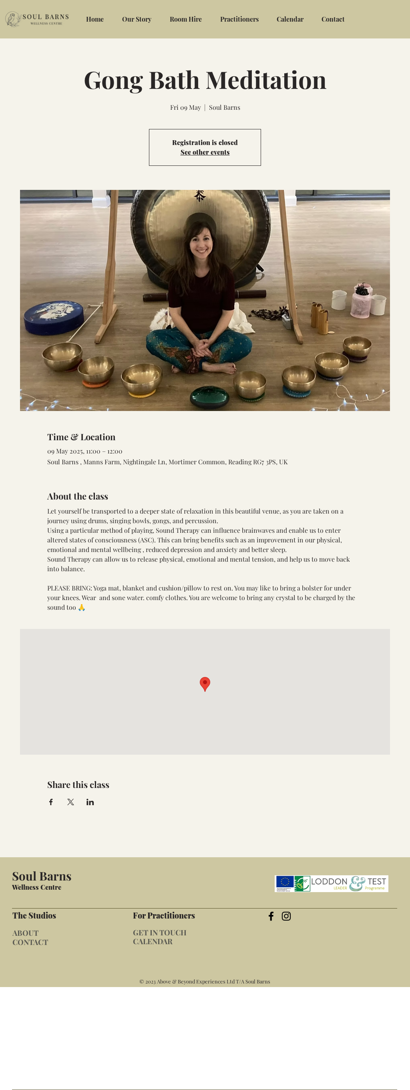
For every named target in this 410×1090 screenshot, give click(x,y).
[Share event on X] (70, 802)
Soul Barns (42, 875)
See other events (205, 152)
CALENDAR (153, 941)
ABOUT (25, 933)
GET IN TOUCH (160, 932)
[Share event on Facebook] (51, 802)
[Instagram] (286, 916)
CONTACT (30, 942)
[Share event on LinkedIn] (90, 802)
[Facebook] (271, 916)
